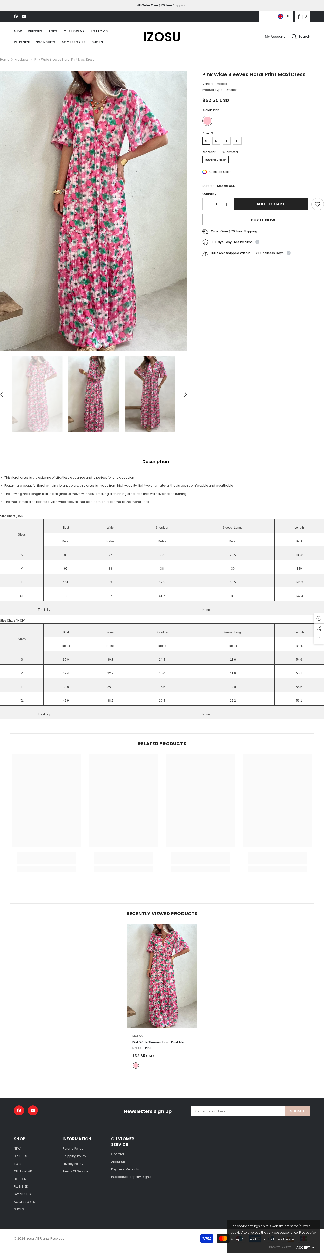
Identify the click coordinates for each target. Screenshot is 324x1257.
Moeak (222, 84)
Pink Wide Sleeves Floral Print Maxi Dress (159, 1045)
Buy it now (263, 220)
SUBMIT (297, 1111)
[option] (93, 211)
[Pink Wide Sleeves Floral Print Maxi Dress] (162, 976)
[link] (302, 16)
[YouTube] (24, 16)
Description (155, 461)
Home (4, 59)
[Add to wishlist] (317, 204)
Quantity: (209, 194)
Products (22, 59)
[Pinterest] (16, 16)
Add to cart (270, 204)
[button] (185, 394)
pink (136, 1065)
